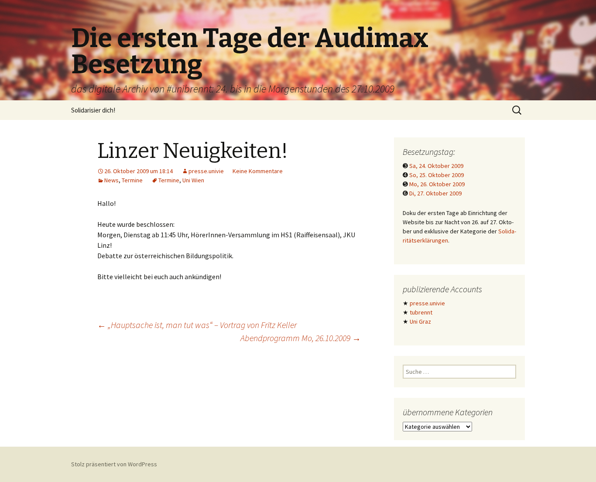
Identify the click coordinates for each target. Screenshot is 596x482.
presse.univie (206, 171)
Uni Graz (420, 321)
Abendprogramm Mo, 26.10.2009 (300, 337)
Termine (132, 180)
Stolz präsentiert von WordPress (114, 464)
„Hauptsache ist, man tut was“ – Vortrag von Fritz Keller (197, 324)
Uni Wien (193, 180)
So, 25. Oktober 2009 (436, 175)
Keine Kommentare (258, 171)
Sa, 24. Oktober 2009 (436, 166)
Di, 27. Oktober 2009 (435, 193)
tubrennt (421, 312)
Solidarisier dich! (93, 110)
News (111, 180)
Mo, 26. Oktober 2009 (437, 184)
